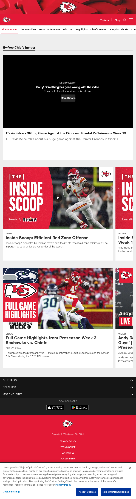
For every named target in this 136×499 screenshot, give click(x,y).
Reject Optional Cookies (116, 491)
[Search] (124, 19)
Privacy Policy (68, 441)
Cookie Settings (11, 491)
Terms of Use (68, 447)
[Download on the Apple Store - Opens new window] (55, 408)
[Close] (130, 468)
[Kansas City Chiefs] (68, 424)
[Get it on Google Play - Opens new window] (79, 409)
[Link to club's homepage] (7, 18)
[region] (68, 480)
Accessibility (68, 458)
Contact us (68, 452)
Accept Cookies (87, 491)
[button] (68, 98)
